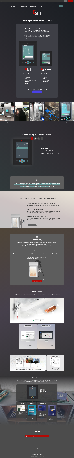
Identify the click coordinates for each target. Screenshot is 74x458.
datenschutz (39, 454)
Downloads (50, 1)
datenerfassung (31, 1)
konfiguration (39, 1)
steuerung (24, 1)
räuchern (18, 1)
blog (46, 1)
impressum (34, 454)
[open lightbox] (7, 111)
